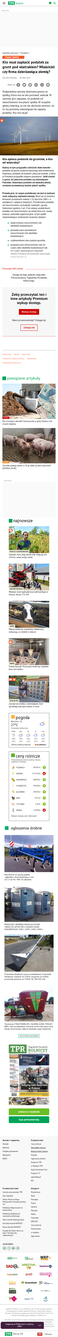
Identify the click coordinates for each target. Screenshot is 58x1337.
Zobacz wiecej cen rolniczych (24, 816)
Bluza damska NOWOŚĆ (12, 1227)
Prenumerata (36, 1229)
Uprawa (34, 1207)
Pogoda (34, 1155)
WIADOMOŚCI (32, 359)
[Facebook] (18, 85)
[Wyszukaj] (54, 3)
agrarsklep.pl (36, 1177)
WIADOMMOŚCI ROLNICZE (11, 363)
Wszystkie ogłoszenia (29, 1036)
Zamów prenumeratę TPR (12, 1192)
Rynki (33, 1196)
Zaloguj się (29, 327)
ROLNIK (16, 354)
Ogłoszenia (35, 1236)
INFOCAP (34, 1221)
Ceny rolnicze (36, 1225)
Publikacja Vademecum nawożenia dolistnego (11, 1215)
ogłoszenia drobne (26, 828)
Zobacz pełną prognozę (21, 744)
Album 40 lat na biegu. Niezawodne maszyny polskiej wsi (14, 1201)
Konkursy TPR (36, 1162)
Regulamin (7, 1155)
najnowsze (23, 520)
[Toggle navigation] (4, 3)
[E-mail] (36, 85)
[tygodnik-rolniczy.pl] (15, 3)
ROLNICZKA (26, 354)
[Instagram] (9, 1248)
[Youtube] (13, 1248)
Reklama (6, 1148)
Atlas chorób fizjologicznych (13, 1220)
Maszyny (34, 1210)
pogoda (23, 717)
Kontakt (5, 1144)
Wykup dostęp (29, 312)
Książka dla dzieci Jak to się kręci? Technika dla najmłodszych (13, 1233)
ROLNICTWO (6, 354)
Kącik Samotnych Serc (39, 1170)
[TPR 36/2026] (29, 1075)
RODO (5, 1159)
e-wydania (35, 1232)
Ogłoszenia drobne (38, 1159)
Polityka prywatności (10, 1151)
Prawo (33, 1203)
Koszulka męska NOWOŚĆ (12, 1223)
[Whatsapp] (42, 85)
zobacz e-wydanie (29, 1111)
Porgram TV (35, 1173)
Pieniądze (24, 53)
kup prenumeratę (29, 1119)
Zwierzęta (35, 1218)
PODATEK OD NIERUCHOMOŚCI (13, 359)
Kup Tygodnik (8, 1196)
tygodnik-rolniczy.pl (10, 53)
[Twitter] (24, 85)
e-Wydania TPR (37, 1166)
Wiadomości (35, 1192)
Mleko (33, 1214)
